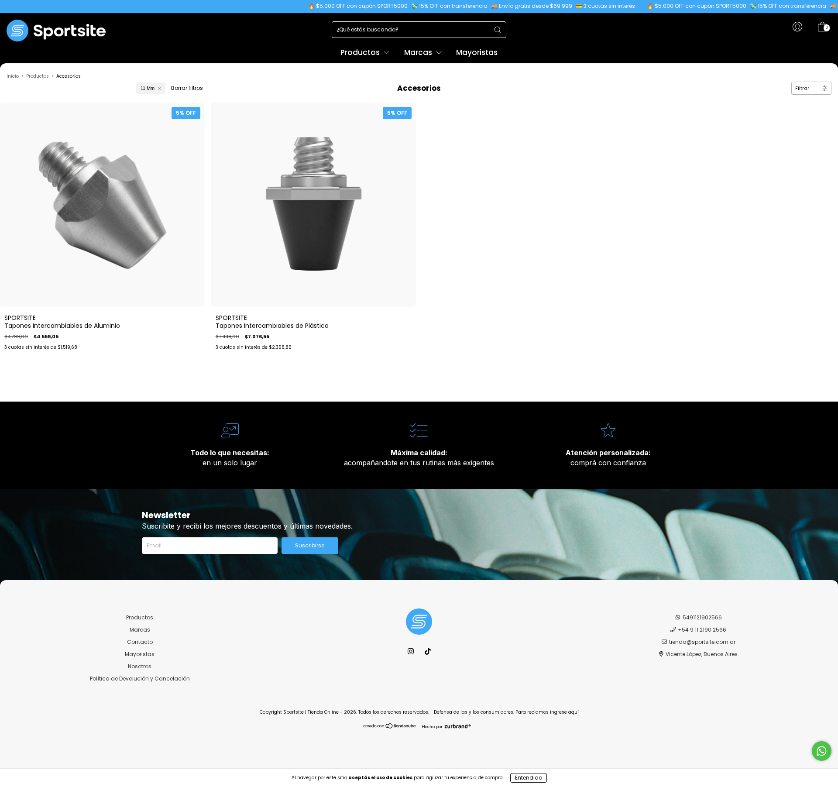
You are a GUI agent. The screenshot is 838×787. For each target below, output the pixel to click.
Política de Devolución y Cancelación (140, 678)
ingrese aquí (564, 712)
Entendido (528, 777)
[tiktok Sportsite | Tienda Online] (428, 651)
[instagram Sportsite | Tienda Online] (411, 651)
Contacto (140, 642)
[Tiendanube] (390, 727)
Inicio (13, 76)
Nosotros (139, 666)
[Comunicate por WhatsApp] (821, 751)
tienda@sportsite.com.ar (702, 642)
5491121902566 (702, 617)
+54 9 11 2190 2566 (702, 629)
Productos (360, 52)
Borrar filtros (187, 88)
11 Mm (148, 88)
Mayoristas (477, 52)
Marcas (419, 52)
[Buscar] (497, 30)
